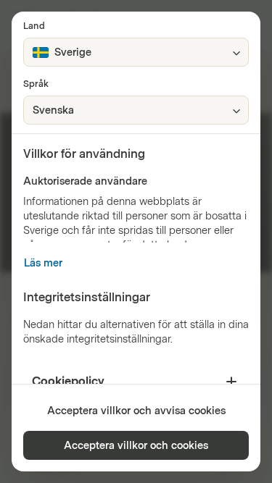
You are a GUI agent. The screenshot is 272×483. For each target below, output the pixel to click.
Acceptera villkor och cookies (136, 446)
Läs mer (43, 263)
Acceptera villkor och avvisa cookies (136, 411)
